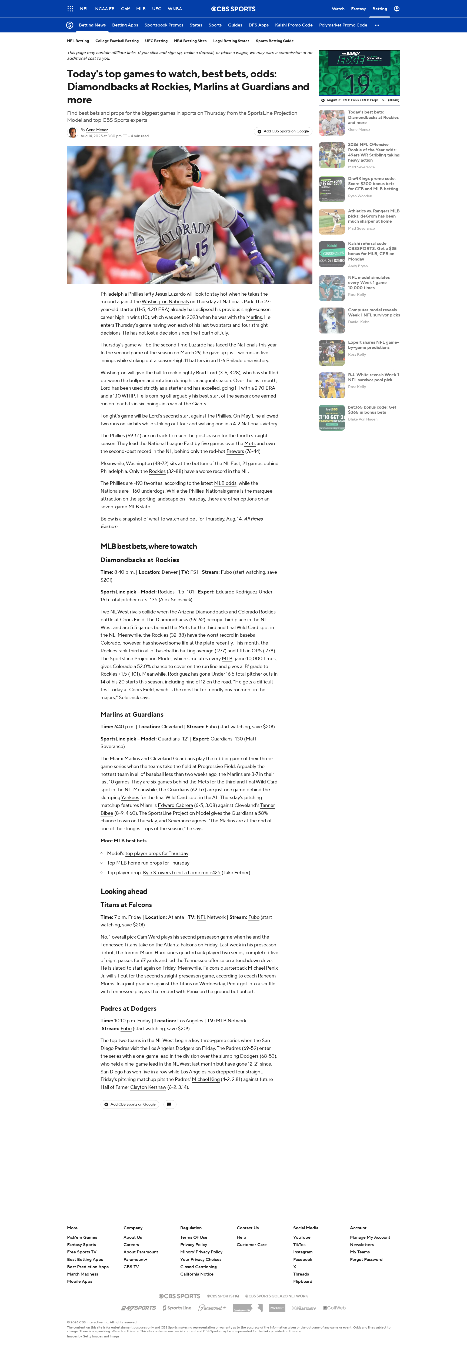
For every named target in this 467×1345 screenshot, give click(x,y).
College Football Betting (117, 41)
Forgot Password (366, 1259)
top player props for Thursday (156, 853)
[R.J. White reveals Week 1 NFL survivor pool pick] (332, 385)
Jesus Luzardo (170, 294)
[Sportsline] (177, 1307)
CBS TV (131, 1267)
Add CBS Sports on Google (286, 131)
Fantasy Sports (81, 1244)
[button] (70, 9)
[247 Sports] (138, 1307)
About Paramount (141, 1252)
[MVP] (277, 1306)
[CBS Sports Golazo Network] (276, 1295)
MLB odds (225, 483)
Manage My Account (370, 1237)
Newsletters (362, 1244)
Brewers (235, 451)
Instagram (303, 1252)
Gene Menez (97, 130)
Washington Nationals (165, 302)
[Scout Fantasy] (304, 1307)
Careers (131, 1244)
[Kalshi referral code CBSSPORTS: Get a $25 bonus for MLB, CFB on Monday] (332, 254)
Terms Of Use (193, 1237)
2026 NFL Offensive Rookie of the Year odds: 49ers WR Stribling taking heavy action (374, 152)
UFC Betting (156, 41)
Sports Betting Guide (275, 41)
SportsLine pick (118, 592)
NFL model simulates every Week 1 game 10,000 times (369, 283)
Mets (250, 443)
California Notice (197, 1269)
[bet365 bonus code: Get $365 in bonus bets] (332, 418)
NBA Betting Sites (190, 41)
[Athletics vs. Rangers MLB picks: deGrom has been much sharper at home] (332, 222)
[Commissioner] (248, 1306)
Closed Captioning (198, 1261)
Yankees (130, 798)
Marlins (254, 317)
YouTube (302, 1237)
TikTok (299, 1244)
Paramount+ (135, 1259)
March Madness (82, 1274)
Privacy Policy (193, 1244)
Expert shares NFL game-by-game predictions (373, 345)
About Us (133, 1237)
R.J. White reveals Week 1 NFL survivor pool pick (373, 377)
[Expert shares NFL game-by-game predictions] (332, 353)
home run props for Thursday (158, 863)
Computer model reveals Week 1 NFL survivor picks (374, 312)
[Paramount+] (212, 1306)
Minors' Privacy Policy (201, 1252)
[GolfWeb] (334, 1308)
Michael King (206, 1079)
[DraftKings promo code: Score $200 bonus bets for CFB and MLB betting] (332, 189)
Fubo (226, 572)
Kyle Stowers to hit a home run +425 (182, 873)
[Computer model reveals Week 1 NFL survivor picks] (332, 320)
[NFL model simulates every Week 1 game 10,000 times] (332, 288)
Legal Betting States (231, 41)
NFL (201, 917)
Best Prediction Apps (88, 1267)
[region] (359, 73)
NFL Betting (78, 41)
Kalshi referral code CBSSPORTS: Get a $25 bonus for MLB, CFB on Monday (372, 251)
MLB (133, 507)
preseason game (214, 937)
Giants (199, 404)
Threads (301, 1274)
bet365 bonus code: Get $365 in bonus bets (372, 410)
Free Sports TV (81, 1252)
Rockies (157, 471)
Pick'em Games (82, 1237)
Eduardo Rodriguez (237, 592)
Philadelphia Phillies (122, 294)
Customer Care (252, 1244)
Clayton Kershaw (148, 1087)
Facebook (302, 1259)
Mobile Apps (79, 1281)
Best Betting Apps (85, 1259)
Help (241, 1237)
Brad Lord (206, 373)
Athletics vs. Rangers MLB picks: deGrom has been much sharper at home (374, 216)
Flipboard (302, 1281)
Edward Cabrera (175, 805)
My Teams (360, 1252)
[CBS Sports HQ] (223, 1295)
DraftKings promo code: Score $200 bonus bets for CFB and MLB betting (373, 184)
